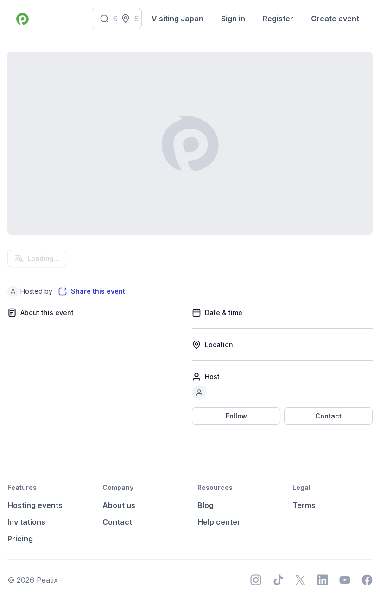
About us (118, 505)
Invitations (26, 522)
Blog (205, 505)
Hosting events (35, 505)
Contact (328, 416)
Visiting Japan (177, 18)
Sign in (233, 18)
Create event (335, 18)
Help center (219, 522)
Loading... (43, 258)
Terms (304, 505)
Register (278, 18)
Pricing (20, 538)
